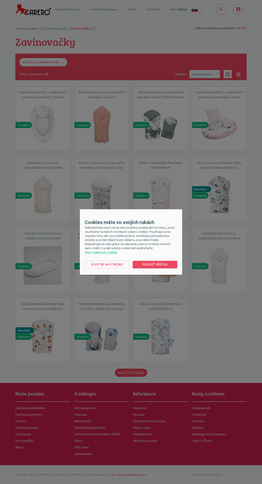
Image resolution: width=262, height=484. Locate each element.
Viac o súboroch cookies (101, 252)
